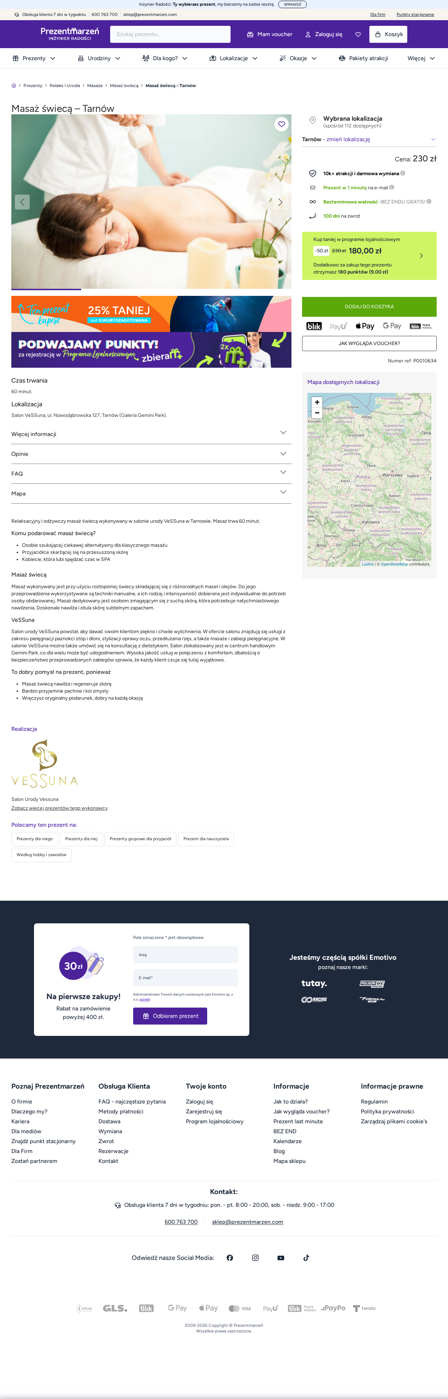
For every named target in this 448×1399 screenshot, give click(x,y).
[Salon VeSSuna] (151, 201)
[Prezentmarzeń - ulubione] (358, 34)
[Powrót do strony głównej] (13, 85)
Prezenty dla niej (81, 838)
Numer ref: (400, 361)
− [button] (317, 412)
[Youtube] (281, 1258)
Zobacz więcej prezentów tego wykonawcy (59, 808)
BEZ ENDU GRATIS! (403, 202)
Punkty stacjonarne (415, 14)
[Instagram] (255, 1258)
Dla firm (377, 14)
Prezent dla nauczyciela (206, 838)
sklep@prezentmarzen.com (150, 14)
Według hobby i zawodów (41, 854)
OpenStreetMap (394, 564)
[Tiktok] (306, 1258)
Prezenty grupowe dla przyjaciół (140, 838)
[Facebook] (230, 1258)
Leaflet (368, 564)
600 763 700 (181, 1222)
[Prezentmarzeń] (70, 34)
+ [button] (317, 402)
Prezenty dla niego (35, 838)
